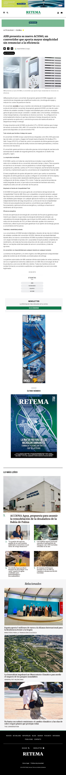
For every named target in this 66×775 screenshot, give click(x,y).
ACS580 (32, 291)
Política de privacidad (37, 763)
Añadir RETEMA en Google (23, 48)
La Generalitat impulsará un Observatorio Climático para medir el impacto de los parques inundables (32, 676)
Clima (19, 30)
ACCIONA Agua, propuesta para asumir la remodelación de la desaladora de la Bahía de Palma (34, 519)
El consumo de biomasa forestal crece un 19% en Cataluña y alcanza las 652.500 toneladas (47, 570)
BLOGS (34, 736)
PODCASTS (47, 736)
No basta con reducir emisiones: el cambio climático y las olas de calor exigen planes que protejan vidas (33, 723)
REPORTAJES (26, 736)
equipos (32, 288)
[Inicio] (33, 13)
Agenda (40, 736)
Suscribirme (34, 308)
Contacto (37, 739)
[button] (4, 48)
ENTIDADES (56, 736)
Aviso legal (26, 763)
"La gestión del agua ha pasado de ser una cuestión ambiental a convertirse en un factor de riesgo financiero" (18, 544)
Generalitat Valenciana (13, 679)
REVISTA (8, 736)
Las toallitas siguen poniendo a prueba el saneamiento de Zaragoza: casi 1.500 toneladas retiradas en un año (47, 544)
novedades (32, 285)
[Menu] (4, 12)
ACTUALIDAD (17, 736)
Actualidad (8, 30)
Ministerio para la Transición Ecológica (20, 633)
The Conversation (11, 726)
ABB (32, 283)
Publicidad (29, 739)
